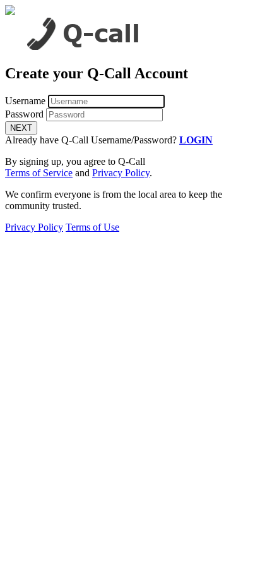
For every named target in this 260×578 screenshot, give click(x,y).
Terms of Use (92, 227)
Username (25, 100)
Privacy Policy (121, 172)
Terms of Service (39, 172)
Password (24, 114)
